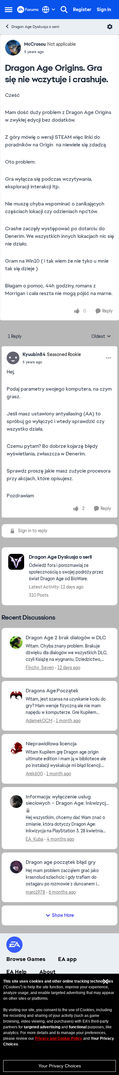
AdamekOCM (39, 720)
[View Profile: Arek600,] (16, 748)
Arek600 (34, 773)
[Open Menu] (109, 26)
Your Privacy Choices (59, 1065)
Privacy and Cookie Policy (58, 1038)
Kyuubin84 (34, 354)
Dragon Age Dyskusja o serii (35, 26)
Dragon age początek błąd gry (61, 862)
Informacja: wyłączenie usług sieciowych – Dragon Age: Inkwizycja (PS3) (67, 800)
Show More (63, 915)
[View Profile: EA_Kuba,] (16, 801)
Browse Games (25, 959)
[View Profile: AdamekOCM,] (16, 695)
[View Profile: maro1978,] (16, 867)
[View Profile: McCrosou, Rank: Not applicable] (13, 48)
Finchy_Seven (40, 667)
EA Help (16, 971)
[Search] (64, 9)
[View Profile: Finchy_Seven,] (16, 642)
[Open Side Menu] (9, 9)
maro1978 (35, 892)
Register (82, 9)
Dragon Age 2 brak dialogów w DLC (66, 638)
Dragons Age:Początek (52, 691)
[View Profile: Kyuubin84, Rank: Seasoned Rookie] (13, 358)
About (47, 971)
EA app (67, 959)
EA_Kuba (34, 839)
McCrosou (35, 44)
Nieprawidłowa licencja (51, 744)
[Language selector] (48, 9)
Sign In (104, 9)
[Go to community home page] (28, 9)
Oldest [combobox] (101, 336)
